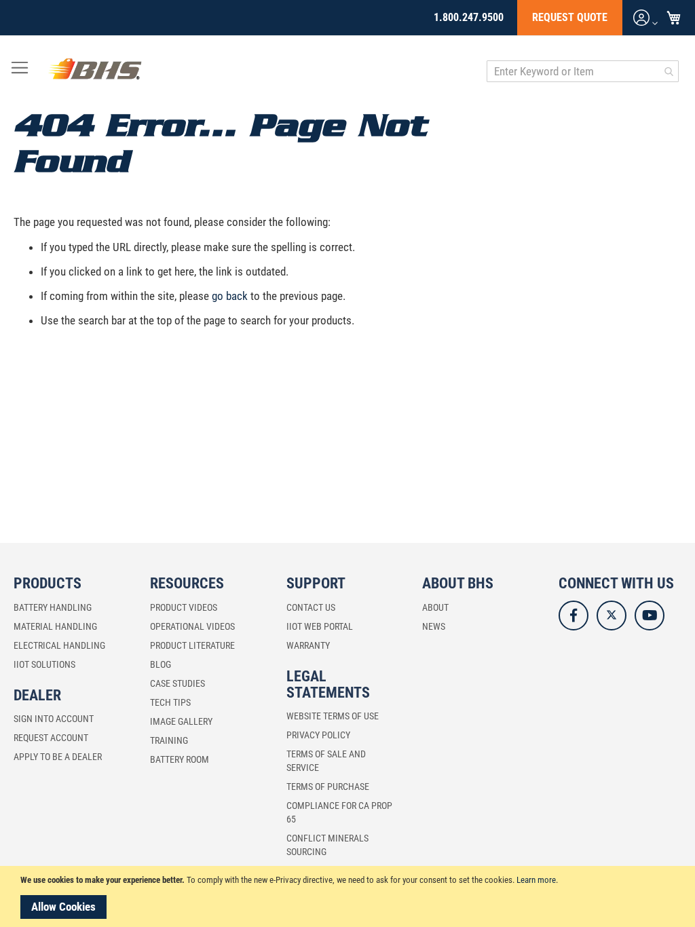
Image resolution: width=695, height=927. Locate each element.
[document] (349, 896)
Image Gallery (181, 721)
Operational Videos (192, 626)
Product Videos (183, 607)
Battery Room (179, 759)
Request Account (51, 737)
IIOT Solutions (44, 664)
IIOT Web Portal (319, 626)
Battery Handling (53, 607)
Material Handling (55, 626)
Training (169, 740)
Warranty (308, 645)
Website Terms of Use (332, 716)
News (433, 626)
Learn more (536, 880)
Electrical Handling (59, 645)
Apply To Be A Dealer (58, 756)
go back (230, 296)
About (435, 607)
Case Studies (177, 683)
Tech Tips (170, 702)
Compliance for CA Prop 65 (339, 812)
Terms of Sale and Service (326, 761)
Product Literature (192, 645)
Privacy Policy (318, 735)
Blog (160, 664)
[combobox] (583, 71)
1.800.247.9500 (469, 17)
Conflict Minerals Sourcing (327, 845)
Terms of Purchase (327, 786)
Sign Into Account (54, 718)
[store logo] (95, 71)
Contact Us (310, 607)
